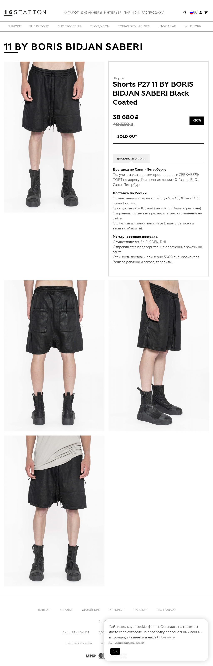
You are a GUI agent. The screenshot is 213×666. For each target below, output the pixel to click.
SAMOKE (14, 26)
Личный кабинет (76, 632)
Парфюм (131, 12)
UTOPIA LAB (167, 26)
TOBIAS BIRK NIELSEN (134, 26)
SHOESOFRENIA (70, 26)
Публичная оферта (79, 643)
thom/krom (100, 26)
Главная (44, 610)
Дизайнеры (91, 12)
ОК (115, 651)
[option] (14, 26)
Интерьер (113, 12)
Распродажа (153, 12)
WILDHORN (193, 26)
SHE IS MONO (39, 26)
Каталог (71, 12)
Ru (195, 12)
